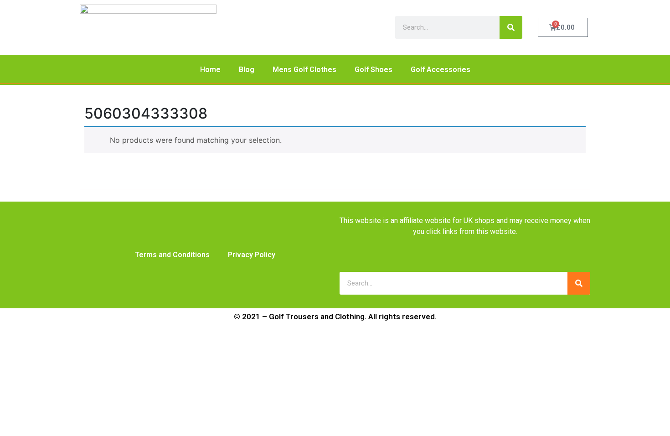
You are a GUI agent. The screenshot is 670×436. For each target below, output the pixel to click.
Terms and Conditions (172, 254)
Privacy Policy (251, 254)
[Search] (511, 27)
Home (210, 69)
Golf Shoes (373, 69)
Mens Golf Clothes (304, 69)
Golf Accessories (440, 69)
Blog (246, 69)
